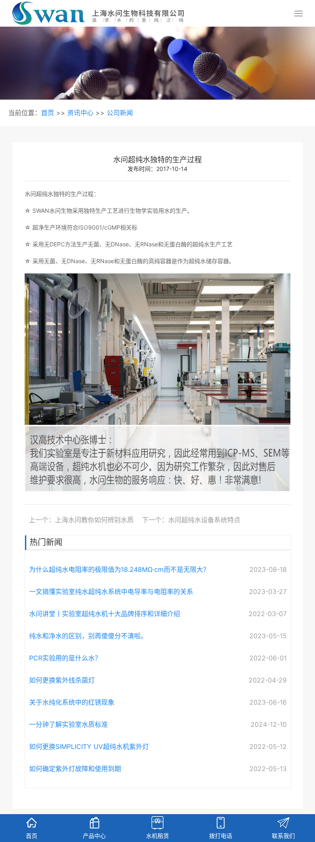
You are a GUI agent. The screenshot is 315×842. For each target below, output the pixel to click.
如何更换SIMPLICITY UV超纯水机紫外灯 (89, 746)
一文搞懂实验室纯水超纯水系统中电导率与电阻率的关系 (111, 591)
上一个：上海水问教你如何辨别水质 (81, 520)
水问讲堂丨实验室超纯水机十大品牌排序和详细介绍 (104, 614)
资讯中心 (80, 113)
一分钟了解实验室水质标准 (68, 724)
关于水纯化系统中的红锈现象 (71, 702)
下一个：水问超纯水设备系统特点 (191, 520)
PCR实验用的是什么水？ (65, 658)
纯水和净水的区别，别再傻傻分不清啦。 (88, 636)
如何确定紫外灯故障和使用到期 (75, 769)
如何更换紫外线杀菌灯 (62, 680)
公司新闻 (120, 113)
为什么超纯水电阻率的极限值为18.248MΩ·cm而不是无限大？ (119, 569)
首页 (47, 113)
